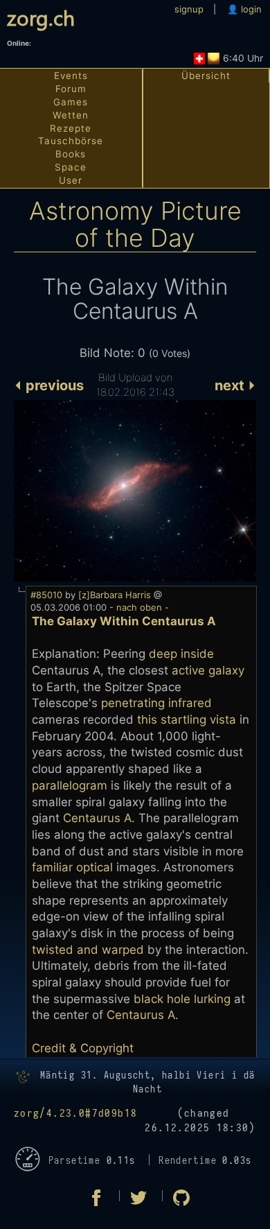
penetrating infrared (156, 703)
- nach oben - (138, 607)
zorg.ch (41, 16)
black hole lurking (182, 999)
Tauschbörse (70, 140)
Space (71, 167)
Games (70, 101)
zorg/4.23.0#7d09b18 (75, 1113)
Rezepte (70, 128)
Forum (71, 88)
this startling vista (186, 719)
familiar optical (72, 867)
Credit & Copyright (83, 1048)
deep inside (181, 654)
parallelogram (69, 785)
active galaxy (208, 670)
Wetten (71, 115)
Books (70, 153)
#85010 (46, 594)
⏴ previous (49, 385)
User (70, 180)
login (250, 9)
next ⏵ (235, 385)
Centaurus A (97, 818)
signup (189, 9)
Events (71, 75)
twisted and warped (88, 950)
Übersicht (206, 75)
